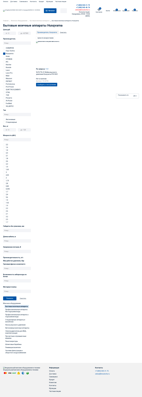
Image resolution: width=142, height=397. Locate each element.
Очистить (23, 298)
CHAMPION (10, 48)
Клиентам (52, 382)
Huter (8, 56)
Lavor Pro (9, 73)
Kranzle (8, 67)
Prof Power (10, 87)
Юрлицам (49, 1)
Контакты (33, 1)
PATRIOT (9, 81)
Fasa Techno (10, 51)
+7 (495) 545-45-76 (83, 7)
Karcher (8, 65)
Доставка (13, 1)
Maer (8, 76)
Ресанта (9, 98)
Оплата (5, 1)
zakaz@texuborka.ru (102, 374)
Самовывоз (23, 1)
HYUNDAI (9, 59)
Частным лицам (60, 1)
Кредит (41, 1)
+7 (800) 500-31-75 (83, 5)
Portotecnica (10, 84)
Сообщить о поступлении (46, 84)
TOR (7, 95)
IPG (7, 62)
